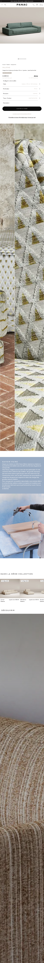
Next (43, 287)
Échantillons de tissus (14, 117)
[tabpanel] (22, 22)
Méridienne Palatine (23, 600)
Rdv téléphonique (23, 117)
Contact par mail (31, 117)
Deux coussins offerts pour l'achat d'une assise (22, 1)
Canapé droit (13, 64)
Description (6, 103)
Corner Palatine (3, 600)
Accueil (4, 64)
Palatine (8, 64)
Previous (1, 287)
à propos (5, 488)
